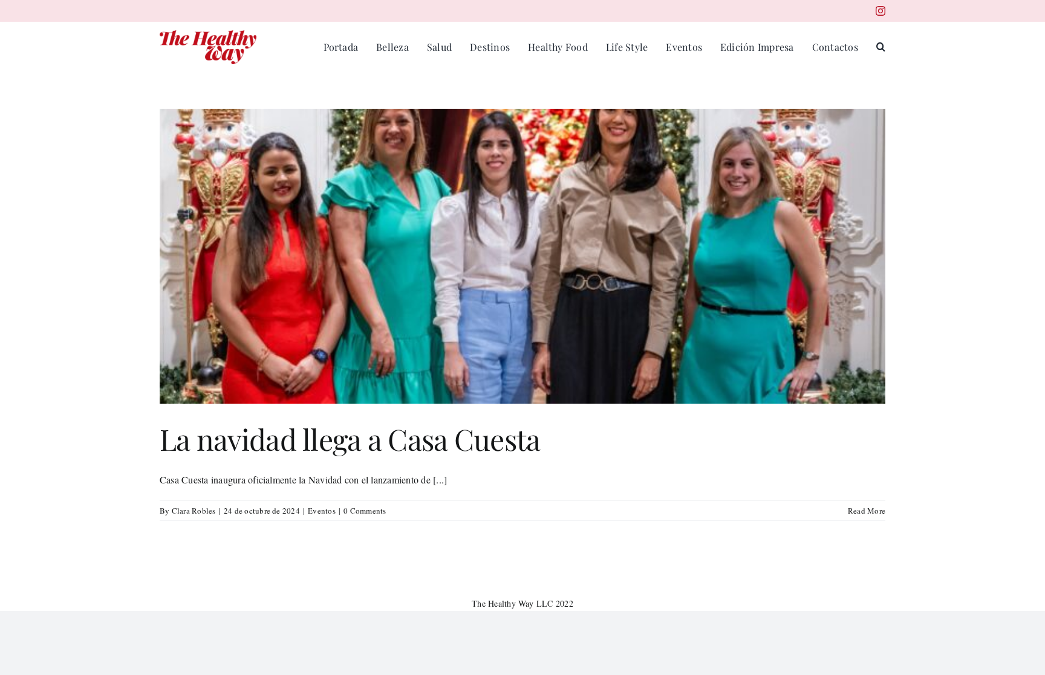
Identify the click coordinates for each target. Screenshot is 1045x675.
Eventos (322, 510)
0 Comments (364, 510)
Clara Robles (194, 510)
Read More (866, 510)
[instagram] (880, 11)
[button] (880, 47)
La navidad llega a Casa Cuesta (350, 438)
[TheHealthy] (208, 34)
